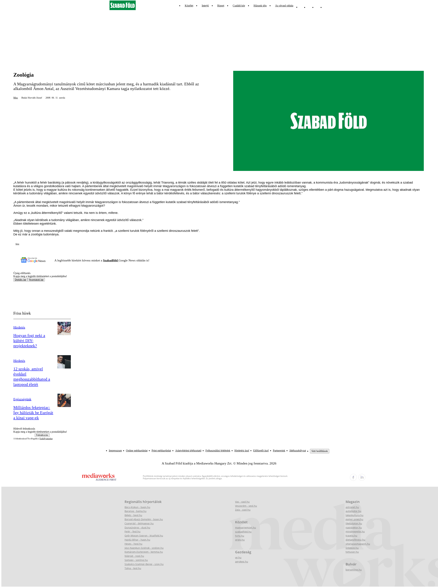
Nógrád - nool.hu (134, 556)
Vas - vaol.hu (242, 501)
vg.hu (238, 557)
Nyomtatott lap (36, 279)
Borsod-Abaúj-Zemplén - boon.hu (144, 519)
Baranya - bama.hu (135, 511)
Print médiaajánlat (161, 450)
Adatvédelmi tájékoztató (188, 450)
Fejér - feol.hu (132, 531)
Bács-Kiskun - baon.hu (137, 507)
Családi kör (239, 5)
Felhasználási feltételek (217, 450)
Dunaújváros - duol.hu (137, 527)
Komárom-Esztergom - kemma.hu (144, 551)
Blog (17, 244)
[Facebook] (317, 5)
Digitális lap (20, 279)
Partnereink (279, 450)
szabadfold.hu (243, 531)
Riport (220, 5)
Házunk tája (260, 5)
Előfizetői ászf (261, 450)
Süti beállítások (319, 451)
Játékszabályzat (297, 450)
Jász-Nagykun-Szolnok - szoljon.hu (144, 548)
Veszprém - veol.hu (246, 505)
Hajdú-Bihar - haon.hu (137, 539)
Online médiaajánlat (136, 450)
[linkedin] (361, 477)
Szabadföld (111, 260)
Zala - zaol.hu (242, 509)
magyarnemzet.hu (245, 527)
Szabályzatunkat (46, 438)
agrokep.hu (241, 561)
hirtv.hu (239, 535)
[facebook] (353, 477)
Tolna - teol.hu (133, 568)
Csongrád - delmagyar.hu (139, 523)
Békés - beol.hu (133, 515)
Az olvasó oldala (284, 5)
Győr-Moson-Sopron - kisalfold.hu (144, 535)
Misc (15, 97)
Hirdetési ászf (241, 450)
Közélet (189, 5)
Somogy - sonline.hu (136, 560)
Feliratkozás (42, 435)
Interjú (205, 5)
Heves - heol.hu (133, 543)
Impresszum (115, 450)
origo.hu (240, 539)
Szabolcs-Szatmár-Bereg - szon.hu (144, 564)
